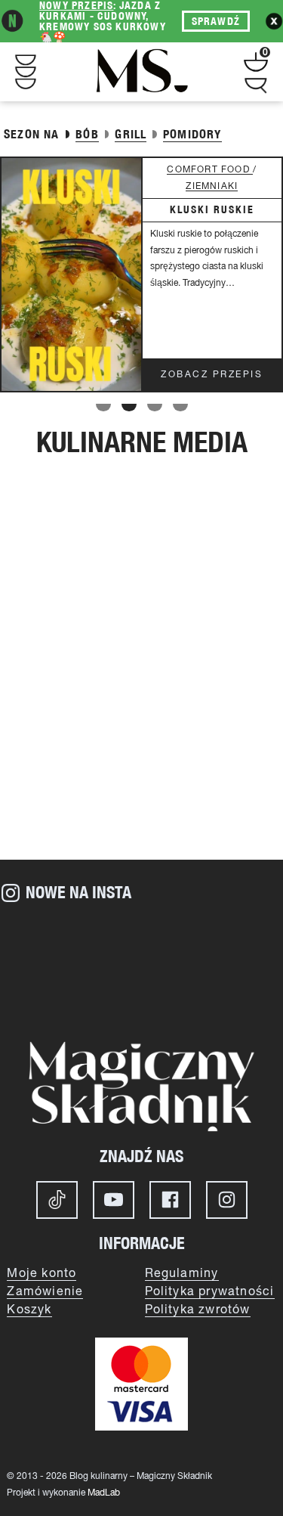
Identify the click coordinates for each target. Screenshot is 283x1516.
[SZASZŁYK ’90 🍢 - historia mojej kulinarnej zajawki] (236, 989)
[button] (103, 407)
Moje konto (41, 1274)
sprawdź (216, 21)
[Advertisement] (141, 695)
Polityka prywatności (210, 1292)
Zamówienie (45, 1292)
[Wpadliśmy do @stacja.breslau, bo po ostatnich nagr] (47, 936)
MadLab (104, 1493)
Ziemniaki (212, 186)
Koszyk (29, 1310)
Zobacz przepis (212, 374)
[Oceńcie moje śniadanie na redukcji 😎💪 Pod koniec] (141, 989)
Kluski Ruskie (212, 209)
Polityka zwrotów (198, 1310)
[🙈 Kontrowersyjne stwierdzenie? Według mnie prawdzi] (141, 936)
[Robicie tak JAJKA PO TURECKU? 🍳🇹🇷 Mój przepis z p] (236, 936)
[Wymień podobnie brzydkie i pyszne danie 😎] (47, 989)
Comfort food (210, 170)
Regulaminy (182, 1274)
